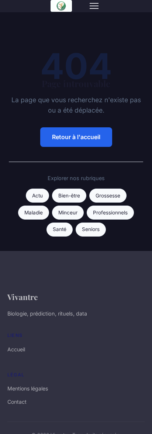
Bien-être (69, 196)
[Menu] (94, 6)
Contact (17, 402)
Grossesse (108, 196)
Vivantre (22, 297)
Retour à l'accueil (76, 137)
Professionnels (110, 213)
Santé (59, 229)
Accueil (16, 349)
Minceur (67, 213)
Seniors (91, 229)
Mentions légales (27, 388)
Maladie (33, 213)
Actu (37, 196)
